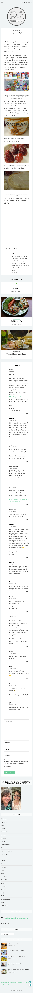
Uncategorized (16, 30)
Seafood (3, 886)
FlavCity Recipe (5, 844)
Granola (3, 848)
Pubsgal (11, 524)
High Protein (5, 854)
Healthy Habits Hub (6, 851)
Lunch (3, 861)
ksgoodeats (12, 684)
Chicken (3, 835)
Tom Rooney (12, 616)
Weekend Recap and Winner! (16, 354)
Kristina (11, 369)
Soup (2, 893)
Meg (10, 581)
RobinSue (11, 418)
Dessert (3, 838)
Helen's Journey (13, 509)
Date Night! (16, 288)
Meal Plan (4, 867)
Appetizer (4, 822)
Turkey (3, 896)
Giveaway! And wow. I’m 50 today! (16, 950)
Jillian (10, 703)
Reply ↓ (27, 413)
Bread (3, 828)
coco (10, 666)
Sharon (11, 651)
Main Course (5, 864)
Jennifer (11, 562)
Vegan (3, 902)
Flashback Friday (16, 321)
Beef (2, 825)
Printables (4, 877)
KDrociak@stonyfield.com (17, 397)
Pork (2, 873)
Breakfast (4, 832)
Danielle (11, 596)
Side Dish (3, 889)
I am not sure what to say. (14, 963)
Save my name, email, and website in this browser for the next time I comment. (16, 763)
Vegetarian (4, 905)
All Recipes (4, 819)
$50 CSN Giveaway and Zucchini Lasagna (18, 956)
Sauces (3, 883)
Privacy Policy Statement (16, 918)
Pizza (2, 870)
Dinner (3, 841)
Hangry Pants (13, 445)
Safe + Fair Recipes (6, 880)
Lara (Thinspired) (14, 466)
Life (2, 857)
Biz (22, 35)
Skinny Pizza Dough (13, 944)
